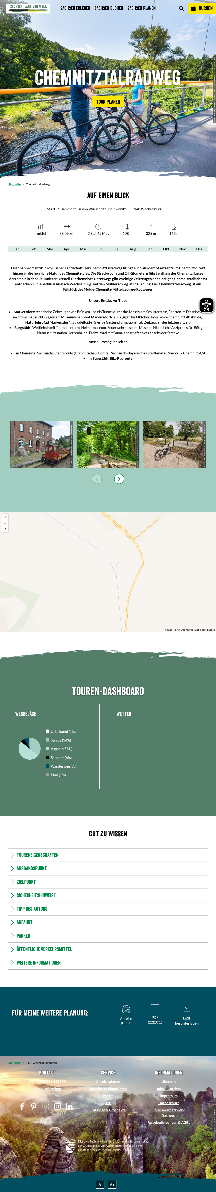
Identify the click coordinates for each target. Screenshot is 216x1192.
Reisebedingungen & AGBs (168, 1122)
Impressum (169, 1095)
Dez (199, 249)
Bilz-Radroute (121, 358)
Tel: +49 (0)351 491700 (47, 1081)
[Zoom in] (5, 517)
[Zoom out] (5, 523)
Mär (50, 249)
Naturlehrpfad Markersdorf (47, 322)
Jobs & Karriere (169, 1088)
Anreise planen (108, 1081)
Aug (133, 249)
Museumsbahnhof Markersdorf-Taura (91, 317)
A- (100, 1184)
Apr (66, 249)
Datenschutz (168, 1103)
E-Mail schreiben (47, 1088)
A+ (112, 1184)
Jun (100, 249)
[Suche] (181, 8)
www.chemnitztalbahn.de (180, 317)
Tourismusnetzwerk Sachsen (169, 1112)
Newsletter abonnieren (108, 1088)
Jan (16, 249)
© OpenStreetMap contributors (196, 630)
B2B (108, 1103)
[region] (108, 572)
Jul (116, 249)
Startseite (14, 184)
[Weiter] (119, 479)
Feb (33, 249)
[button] (108, 101)
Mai (83, 249)
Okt (166, 249)
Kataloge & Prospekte (108, 1110)
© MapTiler (171, 630)
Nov (182, 249)
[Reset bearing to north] (5, 529)
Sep (149, 249)
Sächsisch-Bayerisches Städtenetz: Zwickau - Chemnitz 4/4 (158, 353)
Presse (108, 1095)
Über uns (169, 1081)
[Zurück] (97, 479)
